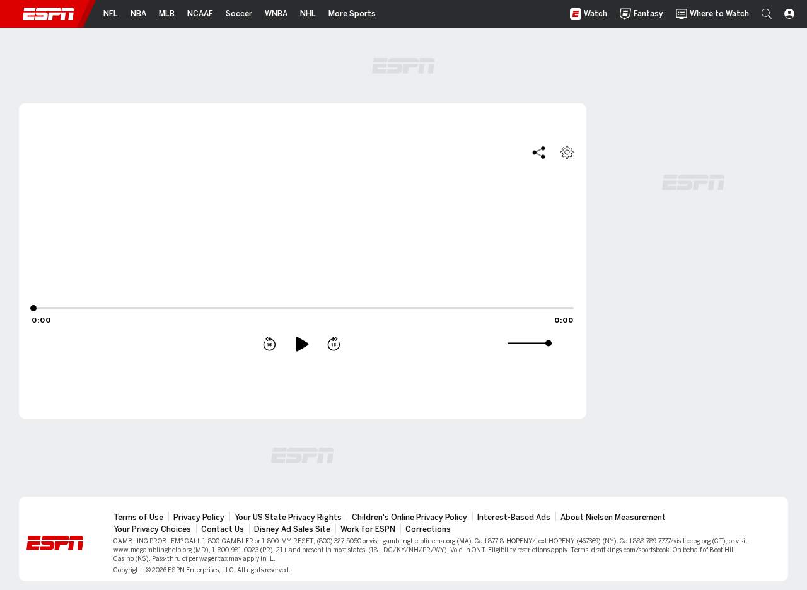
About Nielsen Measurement (613, 517)
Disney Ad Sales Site (292, 529)
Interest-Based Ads (513, 517)
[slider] (528, 343)
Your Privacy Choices (152, 529)
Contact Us (222, 529)
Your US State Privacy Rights (288, 517)
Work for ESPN (367, 529)
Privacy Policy (198, 517)
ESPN (48, 14)
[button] (767, 14)
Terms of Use (138, 517)
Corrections (428, 529)
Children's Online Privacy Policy (409, 517)
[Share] (538, 152)
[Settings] (567, 152)
